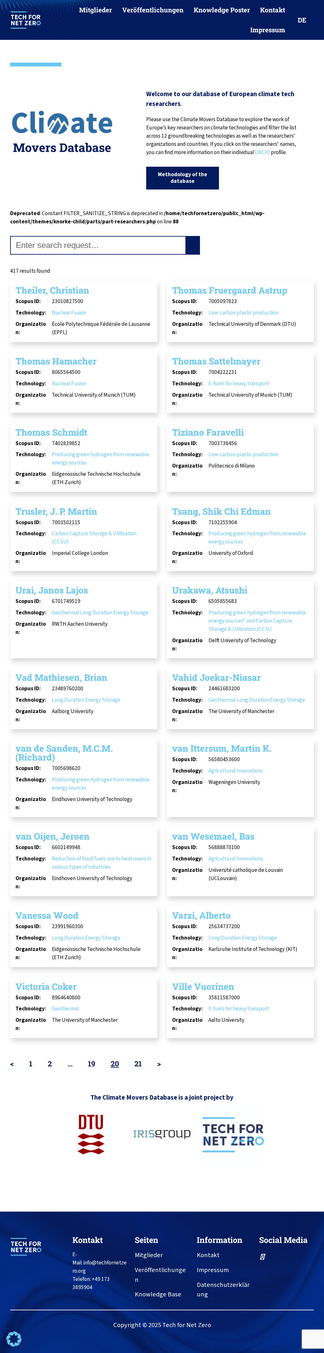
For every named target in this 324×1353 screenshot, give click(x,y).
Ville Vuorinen (203, 986)
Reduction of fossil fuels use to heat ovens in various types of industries (101, 863)
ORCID (263, 152)
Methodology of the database (182, 178)
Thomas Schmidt (51, 432)
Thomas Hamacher (56, 361)
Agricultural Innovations (236, 771)
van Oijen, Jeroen (53, 836)
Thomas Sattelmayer (216, 361)
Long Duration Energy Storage (114, 613)
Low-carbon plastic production (243, 313)
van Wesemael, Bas (213, 836)
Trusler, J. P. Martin (56, 511)
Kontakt (87, 1240)
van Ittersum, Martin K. (221, 748)
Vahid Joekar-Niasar (216, 677)
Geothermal (65, 613)
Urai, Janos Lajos (52, 590)
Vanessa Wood (47, 915)
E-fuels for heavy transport (239, 384)
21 (138, 1063)
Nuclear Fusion (69, 313)
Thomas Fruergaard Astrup (229, 290)
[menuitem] (304, 20)
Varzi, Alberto (201, 915)
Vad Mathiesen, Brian (61, 677)
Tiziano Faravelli (208, 432)
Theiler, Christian (52, 290)
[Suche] (193, 245)
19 (91, 1063)
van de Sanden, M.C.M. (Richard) (64, 752)
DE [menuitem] (302, 20)
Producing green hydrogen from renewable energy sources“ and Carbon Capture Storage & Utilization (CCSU (257, 621)
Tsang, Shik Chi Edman (221, 511)
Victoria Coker (46, 986)
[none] (304, 20)
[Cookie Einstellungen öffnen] (14, 1345)
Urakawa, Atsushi (209, 590)
